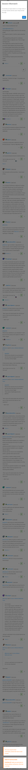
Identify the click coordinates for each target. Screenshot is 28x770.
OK (24, 17)
